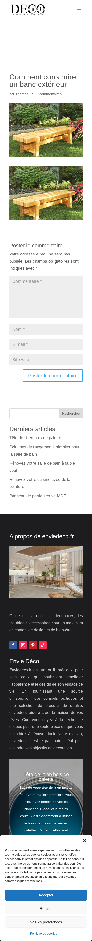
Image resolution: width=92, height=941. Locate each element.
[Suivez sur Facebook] (13, 645)
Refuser (46, 908)
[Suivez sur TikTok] (43, 645)
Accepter (46, 895)
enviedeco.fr (58, 536)
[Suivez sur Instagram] (23, 645)
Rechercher (71, 413)
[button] (84, 840)
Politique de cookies (43, 933)
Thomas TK (24, 94)
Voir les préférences (46, 922)
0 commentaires (49, 94)
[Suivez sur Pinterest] (33, 645)
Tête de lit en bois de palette (35, 437)
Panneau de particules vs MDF (37, 496)
